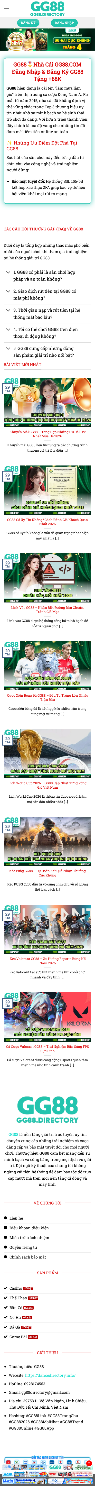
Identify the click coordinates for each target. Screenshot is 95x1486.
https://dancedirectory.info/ (50, 1375)
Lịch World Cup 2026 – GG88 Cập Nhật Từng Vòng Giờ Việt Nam (47, 785)
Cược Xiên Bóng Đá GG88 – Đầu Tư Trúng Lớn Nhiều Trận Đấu (47, 697)
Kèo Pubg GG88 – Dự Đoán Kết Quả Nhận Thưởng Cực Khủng (47, 873)
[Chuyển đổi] (8, 272)
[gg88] (47, 8)
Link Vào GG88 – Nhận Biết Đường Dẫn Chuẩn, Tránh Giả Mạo (47, 610)
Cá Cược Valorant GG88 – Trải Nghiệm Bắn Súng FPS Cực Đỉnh (47, 1049)
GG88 (13, 1134)
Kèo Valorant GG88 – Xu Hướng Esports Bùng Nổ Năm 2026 (48, 961)
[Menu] (7, 8)
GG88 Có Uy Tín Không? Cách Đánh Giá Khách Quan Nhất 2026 (47, 522)
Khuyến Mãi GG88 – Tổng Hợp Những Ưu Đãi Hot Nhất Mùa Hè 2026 (48, 434)
